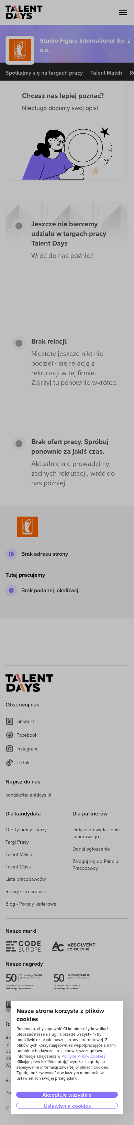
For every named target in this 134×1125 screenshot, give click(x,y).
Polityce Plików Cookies (83, 1056)
